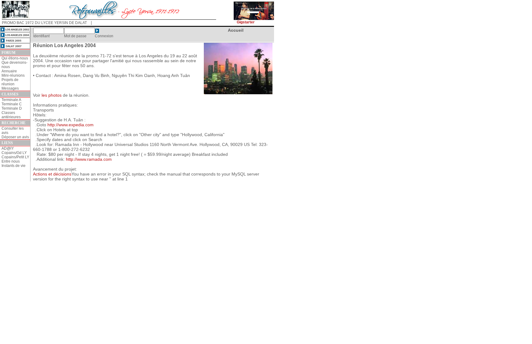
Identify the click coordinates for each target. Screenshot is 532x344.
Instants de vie (14, 166)
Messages (10, 88)
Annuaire (9, 71)
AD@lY (8, 148)
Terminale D (12, 108)
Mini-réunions (13, 75)
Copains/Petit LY (15, 157)
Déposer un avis (15, 137)
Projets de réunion (10, 82)
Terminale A (11, 100)
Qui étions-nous (15, 58)
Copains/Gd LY (14, 153)
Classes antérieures (11, 115)
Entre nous (11, 161)
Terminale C (12, 104)
